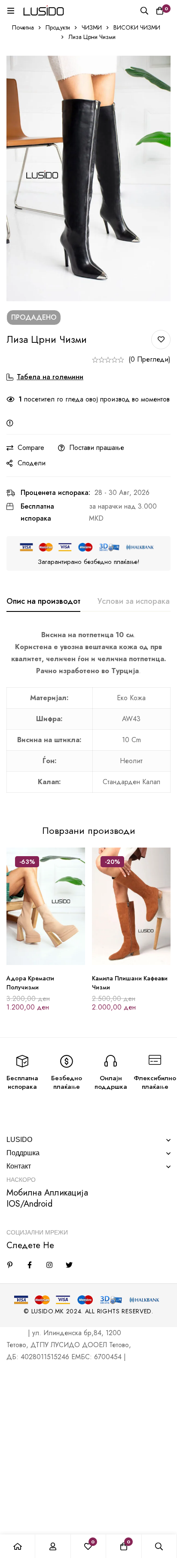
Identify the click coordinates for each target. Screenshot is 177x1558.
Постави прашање (96, 447)
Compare (31, 447)
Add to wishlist (161, 339)
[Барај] (144, 10)
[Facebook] (29, 1264)
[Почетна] (17, 1546)
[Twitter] (69, 1264)
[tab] (43, 601)
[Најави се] (52, 1546)
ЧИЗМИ (92, 27)
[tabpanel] (88, 716)
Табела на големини (50, 377)
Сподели (32, 463)
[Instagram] (49, 1264)
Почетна (23, 27)
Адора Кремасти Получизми (30, 983)
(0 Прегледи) (149, 359)
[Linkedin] (9, 1264)
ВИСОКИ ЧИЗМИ (136, 27)
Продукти (58, 27)
